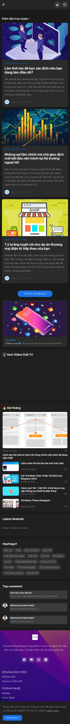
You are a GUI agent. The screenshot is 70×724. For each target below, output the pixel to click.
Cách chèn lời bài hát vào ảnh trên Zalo (42, 463)
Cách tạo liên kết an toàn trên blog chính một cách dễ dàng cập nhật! (35, 456)
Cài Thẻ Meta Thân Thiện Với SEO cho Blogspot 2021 (41, 477)
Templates (58, 556)
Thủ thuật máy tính (13, 573)
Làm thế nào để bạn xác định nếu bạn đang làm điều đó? (33, 70)
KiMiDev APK (8, 676)
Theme (7, 561)
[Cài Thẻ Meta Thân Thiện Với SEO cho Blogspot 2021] (11, 478)
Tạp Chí (45, 556)
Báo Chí (8, 550)
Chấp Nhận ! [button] (12, 717)
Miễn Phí (32, 556)
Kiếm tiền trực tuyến (16, 63)
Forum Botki (8, 697)
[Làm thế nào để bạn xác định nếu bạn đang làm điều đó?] (35, 41)
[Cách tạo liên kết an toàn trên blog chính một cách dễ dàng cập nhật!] (35, 430)
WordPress (32, 573)
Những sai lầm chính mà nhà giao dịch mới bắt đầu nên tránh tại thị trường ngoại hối (34, 158)
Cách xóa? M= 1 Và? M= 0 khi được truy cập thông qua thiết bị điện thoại (43, 489)
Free (18, 550)
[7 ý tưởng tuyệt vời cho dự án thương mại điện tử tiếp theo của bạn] (35, 217)
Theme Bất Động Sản (25, 561)
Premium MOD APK (12, 681)
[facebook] (24, 660)
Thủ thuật (9, 567)
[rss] (46, 660)
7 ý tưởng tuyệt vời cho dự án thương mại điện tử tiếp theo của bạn (33, 247)
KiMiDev (6, 693)
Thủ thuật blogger (26, 567)
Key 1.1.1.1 (47, 550)
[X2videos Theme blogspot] (11, 503)
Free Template (32, 550)
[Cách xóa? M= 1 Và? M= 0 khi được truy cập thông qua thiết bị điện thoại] (11, 491)
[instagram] (38, 660)
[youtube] (31, 660)
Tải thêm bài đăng (33, 293)
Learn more (53, 710)
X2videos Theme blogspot (35, 500)
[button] (4, 4)
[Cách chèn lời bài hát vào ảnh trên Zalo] (11, 466)
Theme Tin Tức (48, 561)
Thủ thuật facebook (49, 567)
